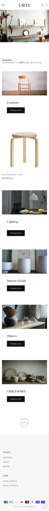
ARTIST (6, 462)
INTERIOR (7, 458)
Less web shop (21, 506)
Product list (16, 110)
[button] (3, 5)
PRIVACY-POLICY (10, 486)
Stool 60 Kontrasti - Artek (12, 175)
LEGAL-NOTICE (10, 481)
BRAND (6, 466)
